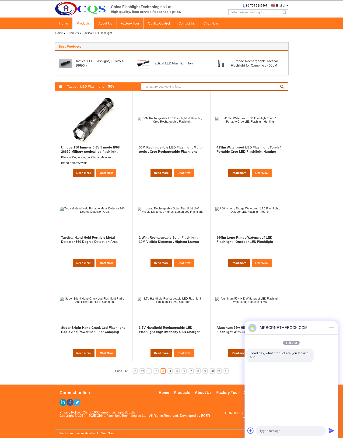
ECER (205, 415)
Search (282, 86)
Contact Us (186, 23)
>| (226, 371)
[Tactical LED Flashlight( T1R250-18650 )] (65, 63)
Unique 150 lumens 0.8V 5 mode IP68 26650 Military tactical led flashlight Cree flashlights (90, 149)
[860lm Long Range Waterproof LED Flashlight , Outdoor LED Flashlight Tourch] (248, 210)
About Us (105, 23)
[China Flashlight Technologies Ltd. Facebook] (70, 402)
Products (83, 23)
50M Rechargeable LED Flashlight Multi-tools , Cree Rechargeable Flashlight (171, 149)
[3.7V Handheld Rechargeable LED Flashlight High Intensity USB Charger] (170, 300)
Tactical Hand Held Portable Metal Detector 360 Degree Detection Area (89, 240)
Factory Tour (130, 23)
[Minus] (331, 328)
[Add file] (250, 430)
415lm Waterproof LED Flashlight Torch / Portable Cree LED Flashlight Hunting (249, 149)
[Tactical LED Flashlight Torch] (143, 63)
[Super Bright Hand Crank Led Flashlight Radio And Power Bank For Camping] (92, 300)
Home (63, 23)
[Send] (331, 430)
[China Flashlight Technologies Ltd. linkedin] (63, 402)
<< (142, 371)
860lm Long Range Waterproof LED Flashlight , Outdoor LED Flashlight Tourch (245, 240)
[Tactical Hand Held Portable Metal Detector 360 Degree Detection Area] (92, 210)
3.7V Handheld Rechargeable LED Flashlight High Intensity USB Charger (169, 330)
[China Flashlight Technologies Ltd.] (80, 9)
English (281, 5)
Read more (83, 173)
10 (212, 371)
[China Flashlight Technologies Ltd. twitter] (77, 402)
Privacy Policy (70, 412)
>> (219, 371)
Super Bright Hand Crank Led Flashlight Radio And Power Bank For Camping (93, 330)
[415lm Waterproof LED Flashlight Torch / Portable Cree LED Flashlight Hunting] (248, 120)
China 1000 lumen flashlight (103, 412)
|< (135, 371)
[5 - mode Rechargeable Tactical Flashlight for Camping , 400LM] (221, 63)
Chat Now (210, 23)
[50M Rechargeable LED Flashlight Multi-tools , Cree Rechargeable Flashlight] (170, 120)
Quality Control (159, 23)
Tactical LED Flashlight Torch (174, 63)
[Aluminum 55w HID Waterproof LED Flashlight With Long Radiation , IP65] (248, 300)
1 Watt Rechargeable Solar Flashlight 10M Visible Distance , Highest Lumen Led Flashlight (169, 240)
